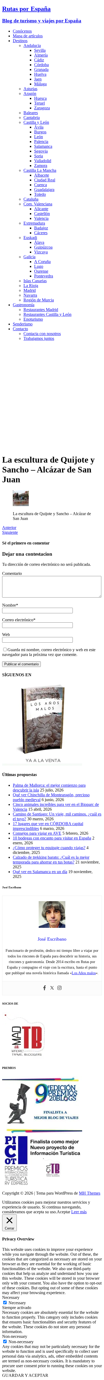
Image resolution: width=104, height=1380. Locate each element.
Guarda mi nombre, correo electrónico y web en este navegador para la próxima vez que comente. (48, 652)
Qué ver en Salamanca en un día (40, 871)
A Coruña (42, 261)
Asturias (30, 88)
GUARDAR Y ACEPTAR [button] (25, 1375)
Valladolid (42, 160)
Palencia (41, 141)
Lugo (38, 266)
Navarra (30, 295)
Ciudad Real (44, 180)
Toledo (40, 194)
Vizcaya (41, 252)
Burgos (40, 132)
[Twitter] (52, 988)
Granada (41, 69)
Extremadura (34, 223)
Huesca (40, 98)
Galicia (29, 256)
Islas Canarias (35, 281)
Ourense (41, 271)
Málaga (40, 84)
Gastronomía (23, 305)
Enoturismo (33, 319)
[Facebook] (44, 988)
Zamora (40, 165)
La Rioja (30, 285)
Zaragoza (42, 108)
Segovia (41, 151)
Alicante (41, 208)
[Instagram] (59, 988)
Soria (38, 156)
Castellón (42, 213)
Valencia (41, 218)
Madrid (29, 290)
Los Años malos (84, 973)
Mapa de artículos (28, 36)
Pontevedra (43, 276)
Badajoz (41, 228)
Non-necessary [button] (14, 1336)
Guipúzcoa (43, 247)
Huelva (40, 74)
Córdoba (41, 64)
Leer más (79, 1212)
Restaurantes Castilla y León (47, 314)
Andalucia (32, 45)
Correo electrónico (17, 620)
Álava (39, 242)
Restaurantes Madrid (40, 309)
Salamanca (43, 146)
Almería (41, 55)
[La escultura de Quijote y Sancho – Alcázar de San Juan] (21, 504)
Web (6, 634)
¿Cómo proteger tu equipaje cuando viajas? (49, 847)
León (38, 136)
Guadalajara (44, 189)
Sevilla (40, 50)
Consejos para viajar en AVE (37, 833)
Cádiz (39, 60)
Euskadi (30, 237)
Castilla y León (36, 122)
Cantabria (31, 117)
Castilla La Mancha (39, 170)
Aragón (29, 93)
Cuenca (40, 184)
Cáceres (40, 232)
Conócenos (22, 31)
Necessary (17, 1303)
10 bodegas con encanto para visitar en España (52, 838)
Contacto (20, 329)
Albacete (41, 175)
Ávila (38, 127)
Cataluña (30, 199)
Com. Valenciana (37, 204)
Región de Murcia (38, 300)
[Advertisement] (52, 397)
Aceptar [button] (63, 1212)
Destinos (20, 40)
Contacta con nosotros (42, 333)
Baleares (30, 112)
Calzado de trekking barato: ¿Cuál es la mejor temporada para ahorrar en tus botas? (51, 859)
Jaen (38, 79)
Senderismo (23, 324)
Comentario (12, 573)
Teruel (39, 103)
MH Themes (89, 1193)
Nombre (9, 605)
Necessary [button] (10, 1297)
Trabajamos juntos (38, 338)
